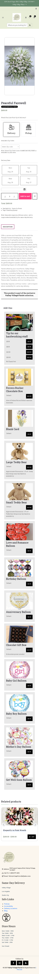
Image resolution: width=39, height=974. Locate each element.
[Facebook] (13, 963)
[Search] (30, 25)
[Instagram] (19, 963)
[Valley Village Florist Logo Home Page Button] (16, 17)
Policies (7, 904)
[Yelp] (25, 963)
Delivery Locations (10, 908)
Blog (5, 911)
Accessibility (8, 906)
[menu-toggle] (3, 17)
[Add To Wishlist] (34, 196)
